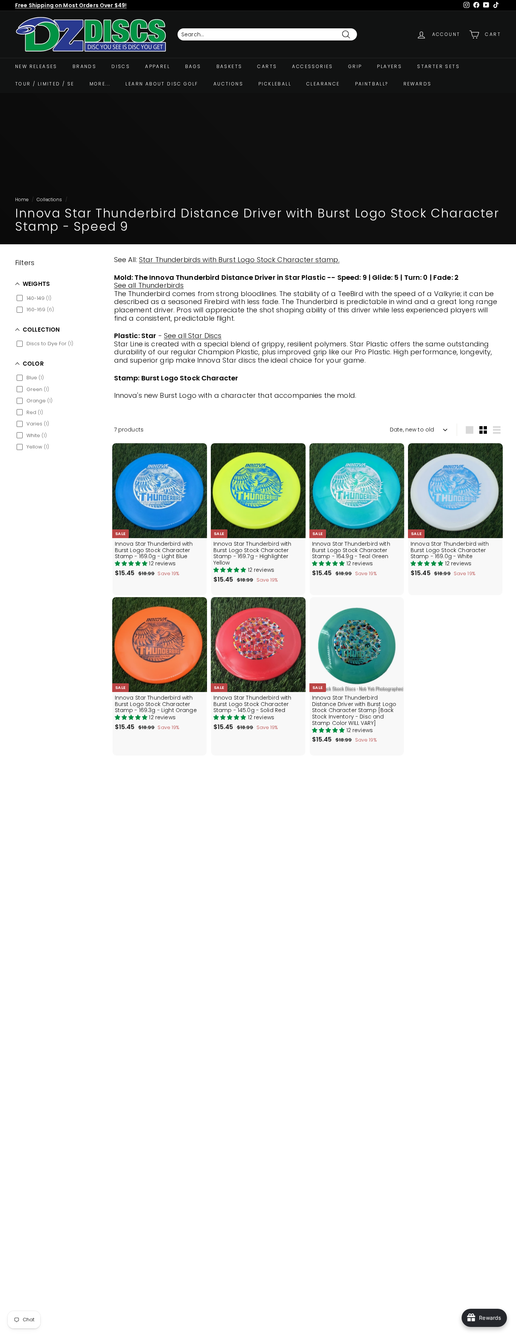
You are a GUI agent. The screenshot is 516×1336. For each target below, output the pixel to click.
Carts (267, 66)
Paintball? (371, 84)
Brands (84, 66)
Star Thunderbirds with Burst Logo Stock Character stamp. (239, 259)
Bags (193, 66)
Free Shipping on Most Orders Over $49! (71, 5)
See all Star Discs (193, 335)
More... (100, 84)
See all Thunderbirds (149, 285)
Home (22, 200)
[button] (132, 563)
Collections (49, 200)
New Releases (36, 66)
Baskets (229, 66)
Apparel (157, 66)
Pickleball (274, 84)
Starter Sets (438, 66)
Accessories (312, 66)
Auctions (228, 84)
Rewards (417, 84)
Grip (355, 66)
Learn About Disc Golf (161, 84)
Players (389, 66)
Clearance (323, 84)
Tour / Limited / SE (44, 84)
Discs (120, 66)
